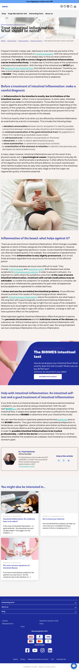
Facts (23, 627)
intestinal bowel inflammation (23, 297)
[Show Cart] (71, 6)
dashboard (62, 419)
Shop (3, 611)
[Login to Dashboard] (61, 6)
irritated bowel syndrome (26, 272)
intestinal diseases (44, 53)
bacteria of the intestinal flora (19, 68)
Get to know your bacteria (53, 519)
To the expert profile (26, 466)
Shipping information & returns (38, 659)
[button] (59, 460)
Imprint (15, 659)
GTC (52, 659)
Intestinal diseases (20, 25)
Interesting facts (8, 602)
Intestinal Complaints (7, 25)
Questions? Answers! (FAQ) (49, 621)
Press (41, 624)
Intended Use (61, 659)
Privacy (22, 659)
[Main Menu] (74, 6)
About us (5, 607)
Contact (5, 621)
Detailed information (48, 376)
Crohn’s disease (16, 269)
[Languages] (68, 6)
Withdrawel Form (7, 624)
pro (11, 408)
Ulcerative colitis (36, 269)
